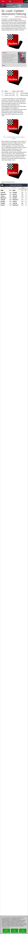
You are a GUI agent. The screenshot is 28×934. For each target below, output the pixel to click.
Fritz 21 (4, 53)
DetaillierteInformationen (6, 930)
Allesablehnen (14, 930)
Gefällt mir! (17, 16)
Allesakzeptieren (23, 930)
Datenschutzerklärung (6, 927)
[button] (10, 1)
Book (5, 187)
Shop (3, 1)
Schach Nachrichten (11, 5)
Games (23, 187)
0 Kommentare (23, 16)
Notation (14, 187)
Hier (22, 923)
